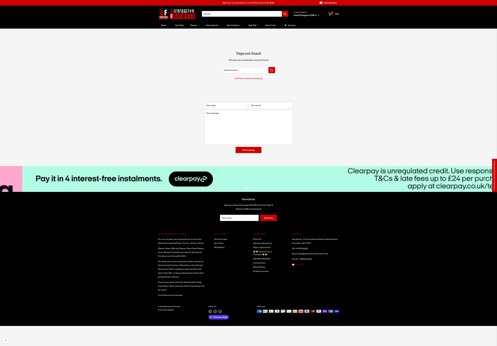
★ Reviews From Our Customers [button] (494, 175)
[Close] (278, 152)
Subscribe (248, 186)
